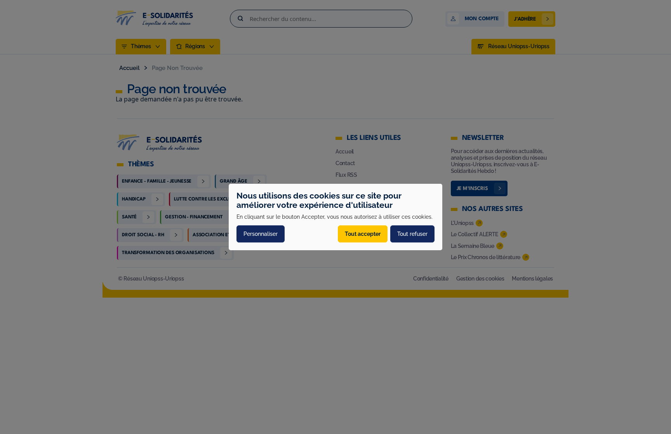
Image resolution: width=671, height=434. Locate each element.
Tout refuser (412, 234)
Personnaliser (260, 234)
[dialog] (335, 217)
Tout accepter (363, 234)
